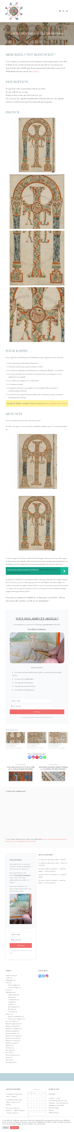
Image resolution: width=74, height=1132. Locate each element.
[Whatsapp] (44, 757)
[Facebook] (29, 757)
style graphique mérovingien (56, 403)
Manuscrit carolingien (12, 1028)
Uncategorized (10, 1062)
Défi (7, 983)
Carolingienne (12, 999)
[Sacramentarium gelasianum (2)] (36, 737)
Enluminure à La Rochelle (56, 1105)
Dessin (8, 990)
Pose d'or (8, 1052)
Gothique (11, 1002)
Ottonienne (11, 1011)
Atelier (8, 978)
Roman (8, 1057)
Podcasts (8, 1048)
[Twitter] (40, 757)
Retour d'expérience (12, 1055)
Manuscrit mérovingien (13, 1036)
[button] (21, 909)
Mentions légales (54, 1108)
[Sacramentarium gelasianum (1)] (15, 737)
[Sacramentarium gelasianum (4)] (58, 737)
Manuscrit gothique (11, 1031)
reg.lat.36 (35, 71)
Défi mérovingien (13, 987)
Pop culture (9, 1050)
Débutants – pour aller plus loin (58, 1103)
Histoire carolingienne (15, 1016)
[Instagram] (33, 757)
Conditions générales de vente (58, 1100)
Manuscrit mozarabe (12, 1038)
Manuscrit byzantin (11, 1026)
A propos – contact (55, 1098)
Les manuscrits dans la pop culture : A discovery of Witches (14, 1102)
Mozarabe (11, 1009)
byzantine (11, 997)
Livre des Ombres (11, 1021)
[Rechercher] (63, 11)
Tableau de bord (53, 1112)
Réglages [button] (6, 1127)
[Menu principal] (67, 11)
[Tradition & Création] (13, 11)
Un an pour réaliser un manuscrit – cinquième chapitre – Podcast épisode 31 (15, 1110)
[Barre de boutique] (60, 11)
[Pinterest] (37, 757)
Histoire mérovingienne (15, 1019)
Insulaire (10, 1004)
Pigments (9, 1045)
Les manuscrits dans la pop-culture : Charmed (52, 859)
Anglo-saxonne (10, 975)
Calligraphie (9, 980)
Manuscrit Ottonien (12, 1040)
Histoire (8, 1014)
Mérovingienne (12, 1007)
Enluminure (9, 992)
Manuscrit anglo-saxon (12, 1024)
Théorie (8, 1060)
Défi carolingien (13, 985)
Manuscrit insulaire (11, 1033)
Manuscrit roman (11, 1043)
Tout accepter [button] (14, 1127)
